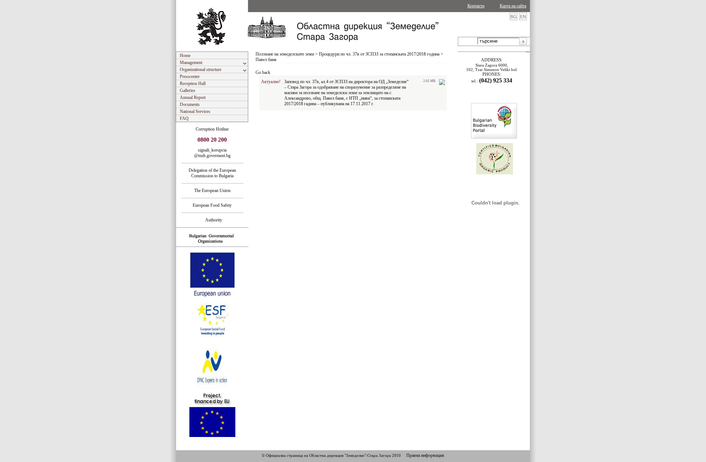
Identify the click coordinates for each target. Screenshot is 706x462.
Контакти (475, 5)
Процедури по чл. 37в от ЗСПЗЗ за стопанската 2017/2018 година (379, 54)
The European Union (212, 190)
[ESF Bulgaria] (213, 342)
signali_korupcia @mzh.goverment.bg (212, 153)
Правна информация (425, 455)
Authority (212, 220)
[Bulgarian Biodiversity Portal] (494, 137)
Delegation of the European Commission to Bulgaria (212, 173)
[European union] (212, 296)
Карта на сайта (513, 5)
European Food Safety (212, 205)
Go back (263, 72)
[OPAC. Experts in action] (212, 388)
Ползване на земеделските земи (285, 54)
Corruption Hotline (212, 129)
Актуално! (271, 81)
